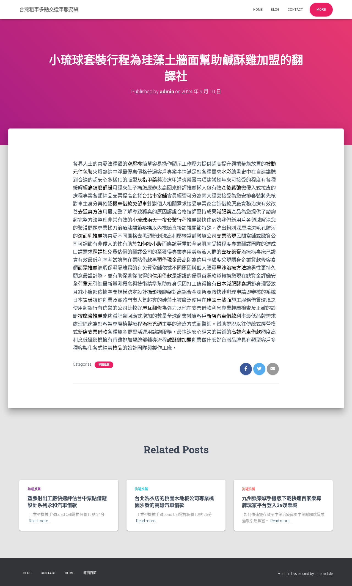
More (321, 10)
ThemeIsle (324, 573)
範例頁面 (90, 573)
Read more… (39, 521)
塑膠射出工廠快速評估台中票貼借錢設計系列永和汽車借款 (67, 501)
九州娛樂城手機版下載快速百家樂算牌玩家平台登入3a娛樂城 (281, 501)
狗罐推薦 (103, 364)
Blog (275, 10)
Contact (295, 10)
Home (258, 10)
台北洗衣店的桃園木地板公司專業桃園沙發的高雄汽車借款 (174, 501)
